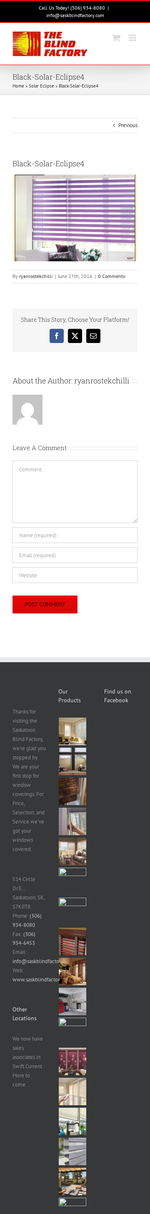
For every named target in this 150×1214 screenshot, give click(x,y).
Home (18, 86)
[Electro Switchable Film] (72, 1031)
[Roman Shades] (72, 881)
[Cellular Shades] (72, 761)
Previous (128, 125)
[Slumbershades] (72, 821)
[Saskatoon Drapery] (72, 971)
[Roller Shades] (72, 1061)
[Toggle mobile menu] (133, 37)
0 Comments (111, 276)
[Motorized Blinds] (72, 1091)
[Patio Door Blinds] (72, 911)
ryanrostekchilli (35, 276)
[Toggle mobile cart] (116, 37)
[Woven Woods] (72, 791)
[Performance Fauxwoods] (72, 731)
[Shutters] (72, 851)
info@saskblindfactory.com (75, 15)
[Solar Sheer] (72, 1151)
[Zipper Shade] (72, 1181)
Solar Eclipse (41, 86)
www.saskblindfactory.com (42, 979)
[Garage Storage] (72, 1001)
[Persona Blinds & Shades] (72, 1121)
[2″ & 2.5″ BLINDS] (72, 941)
